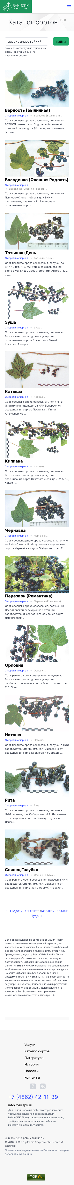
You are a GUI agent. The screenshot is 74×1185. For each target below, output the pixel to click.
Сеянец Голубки (21, 869)
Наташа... (39, 740)
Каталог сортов (37, 1051)
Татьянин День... (44, 258)
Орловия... (40, 670)
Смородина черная (16, 115)
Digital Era (28, 1142)
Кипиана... (40, 466)
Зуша (10, 322)
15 (46, 911)
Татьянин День (20, 252)
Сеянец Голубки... (44, 874)
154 (60, 911)
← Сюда (12, 911)
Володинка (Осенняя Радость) (37, 179)
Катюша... (39, 396)
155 (65, 911)
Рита (10, 800)
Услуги (29, 1045)
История (31, 1064)
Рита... (37, 805)
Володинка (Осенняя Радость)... (28, 188)
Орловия (14, 665)
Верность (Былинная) (27, 110)
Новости (31, 1071)
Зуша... (38, 327)
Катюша (13, 391)
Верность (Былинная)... (48, 115)
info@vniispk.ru (20, 1105)
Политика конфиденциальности (24, 1150)
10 (29, 911)
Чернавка (15, 530)
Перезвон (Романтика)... (48, 601)
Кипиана (14, 461)
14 (42, 911)
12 (35, 911)
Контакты (32, 1077)
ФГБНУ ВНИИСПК (33, 1138)
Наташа (13, 734)
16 (49, 911)
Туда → (37, 916)
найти (61, 41)
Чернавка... (40, 535)
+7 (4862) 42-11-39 (33, 1097)
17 (52, 911)
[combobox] (26, 41)
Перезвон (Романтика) (29, 596)
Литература (34, 1058)
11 (32, 911)
